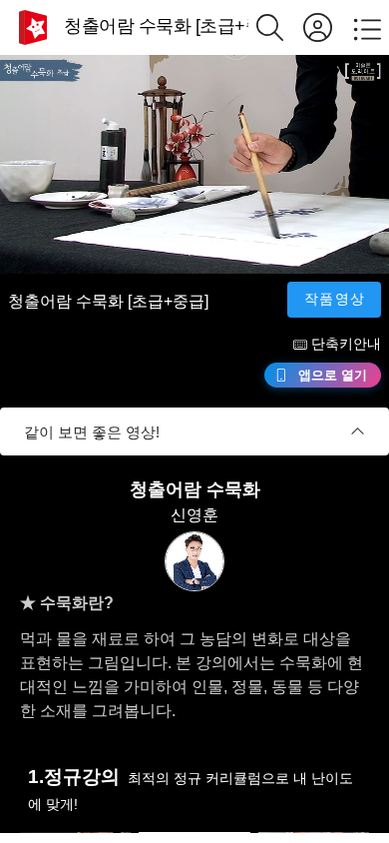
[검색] (279, 27)
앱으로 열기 (332, 375)
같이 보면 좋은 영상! (92, 431)
